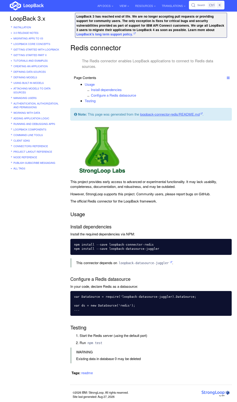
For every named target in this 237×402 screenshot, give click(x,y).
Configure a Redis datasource (113, 95)
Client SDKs (21, 140)
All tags (19, 168)
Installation (22, 27)
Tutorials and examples (30, 60)
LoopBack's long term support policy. (104, 34)
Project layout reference (32, 151)
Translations (172, 6)
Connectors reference (30, 146)
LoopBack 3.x (27, 18)
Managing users (25, 98)
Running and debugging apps (34, 124)
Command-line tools (28, 135)
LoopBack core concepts (31, 44)
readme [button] (87, 372)
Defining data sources (29, 71)
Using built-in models (28, 83)
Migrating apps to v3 (28, 38)
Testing (90, 100)
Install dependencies (106, 89)
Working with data (26, 112)
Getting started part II (30, 55)
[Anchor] (97, 84)
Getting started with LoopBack (36, 49)
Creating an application (30, 66)
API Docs (104, 6)
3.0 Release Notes (25, 33)
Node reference (25, 157)
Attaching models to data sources (31, 90)
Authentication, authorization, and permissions (36, 105)
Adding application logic (31, 118)
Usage (90, 84)
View (122, 6)
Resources (144, 6)
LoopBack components (29, 129)
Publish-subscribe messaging (34, 163)
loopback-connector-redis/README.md (170, 114)
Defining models (25, 77)
